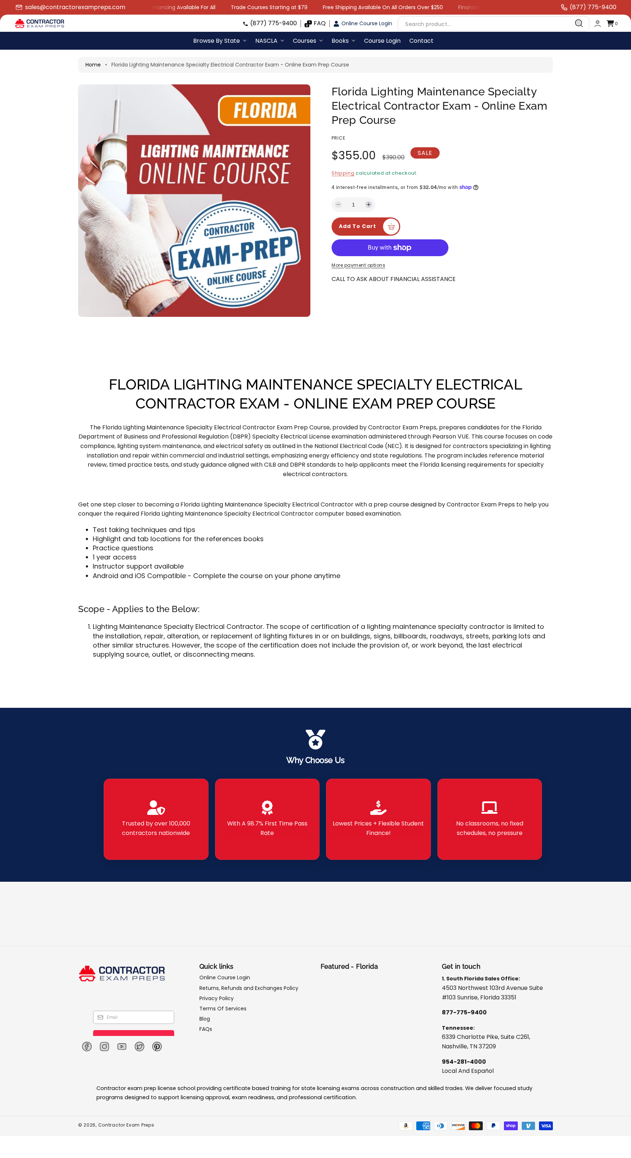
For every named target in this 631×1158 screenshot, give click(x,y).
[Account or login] (597, 23)
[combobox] (493, 23)
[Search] (579, 23)
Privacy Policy (216, 998)
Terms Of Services (222, 1008)
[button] (612, 23)
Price (338, 138)
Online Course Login (366, 23)
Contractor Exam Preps (126, 1125)
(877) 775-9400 (273, 23)
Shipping (343, 173)
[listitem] (156, 819)
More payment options (358, 265)
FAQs (205, 1029)
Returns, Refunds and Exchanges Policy (248, 988)
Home (93, 64)
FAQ (320, 23)
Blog (204, 1018)
